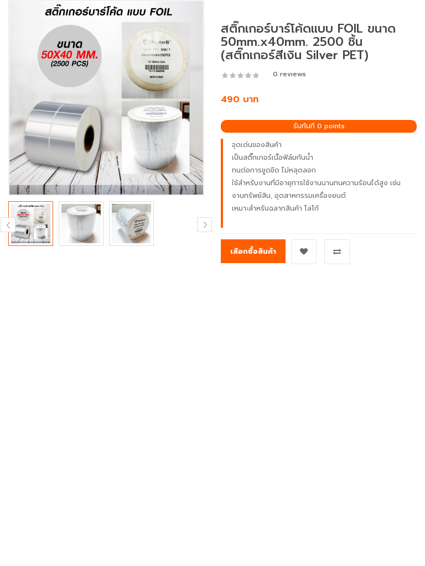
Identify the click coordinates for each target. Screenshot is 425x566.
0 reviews (289, 74)
